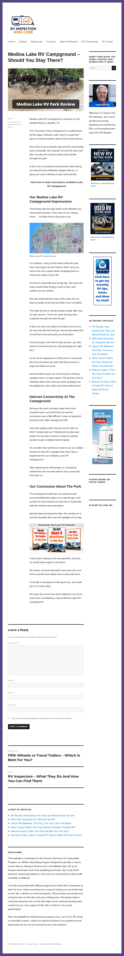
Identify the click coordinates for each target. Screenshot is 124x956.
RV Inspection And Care (16, 944)
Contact (51, 41)
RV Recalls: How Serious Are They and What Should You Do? (43, 815)
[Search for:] (100, 67)
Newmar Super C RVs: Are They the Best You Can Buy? (40, 831)
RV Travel (107, 41)
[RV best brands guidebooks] (57, 538)
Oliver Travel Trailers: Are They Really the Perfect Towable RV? (43, 827)
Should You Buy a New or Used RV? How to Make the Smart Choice (46, 835)
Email (11, 693)
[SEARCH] (114, 68)
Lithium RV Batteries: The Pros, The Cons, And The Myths (41, 823)
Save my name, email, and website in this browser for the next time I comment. (41, 718)
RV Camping (13, 122)
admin (10, 119)
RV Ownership (90, 41)
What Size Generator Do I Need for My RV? (33, 819)
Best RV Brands (69, 41)
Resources (37, 41)
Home (11, 41)
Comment (13, 643)
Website (12, 705)
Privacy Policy (32, 944)
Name (11, 680)
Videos (23, 41)
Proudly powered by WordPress (51, 944)
